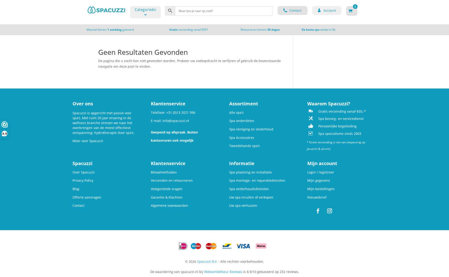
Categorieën (145, 9)
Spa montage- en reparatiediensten (257, 180)
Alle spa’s (236, 112)
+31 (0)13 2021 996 (180, 112)
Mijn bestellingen (321, 189)
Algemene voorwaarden (169, 205)
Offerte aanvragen (86, 197)
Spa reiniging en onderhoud (251, 129)
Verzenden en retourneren (172, 180)
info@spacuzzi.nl (176, 120)
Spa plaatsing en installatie (250, 172)
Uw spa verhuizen (243, 205)
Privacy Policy (82, 180)
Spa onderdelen (241, 120)
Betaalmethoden (164, 172)
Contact (78, 205)
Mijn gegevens (318, 180)
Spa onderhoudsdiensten (249, 189)
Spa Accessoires (241, 137)
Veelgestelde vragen (166, 189)
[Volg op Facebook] (318, 211)
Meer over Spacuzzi (87, 141)
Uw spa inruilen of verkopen (251, 197)
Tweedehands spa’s (244, 146)
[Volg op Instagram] (329, 211)
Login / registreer (320, 172)
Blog (75, 189)
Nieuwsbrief (316, 197)
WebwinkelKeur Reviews (223, 272)
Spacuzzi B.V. (207, 261)
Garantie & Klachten (166, 197)
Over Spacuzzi (83, 172)
